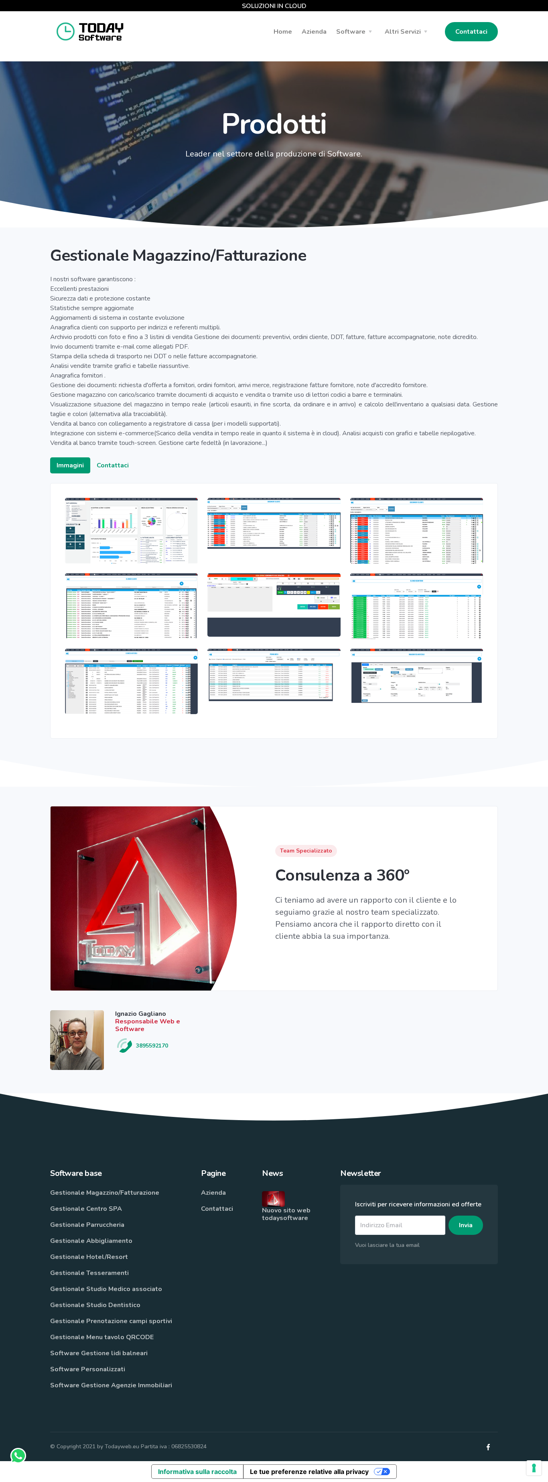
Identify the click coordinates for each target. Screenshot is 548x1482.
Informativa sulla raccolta (197, 1472)
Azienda (213, 1192)
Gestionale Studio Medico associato (106, 1289)
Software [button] (350, 31)
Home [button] (283, 31)
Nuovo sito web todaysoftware (286, 1214)
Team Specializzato (306, 851)
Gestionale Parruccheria (87, 1224)
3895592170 (151, 1046)
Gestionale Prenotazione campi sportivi (111, 1321)
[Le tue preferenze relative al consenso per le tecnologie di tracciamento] (534, 1468)
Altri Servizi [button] (403, 31)
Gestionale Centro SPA (86, 1208)
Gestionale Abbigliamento (91, 1240)
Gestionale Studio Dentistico (95, 1305)
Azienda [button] (314, 31)
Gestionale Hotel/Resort (89, 1257)
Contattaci (471, 31)
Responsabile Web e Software (147, 1025)
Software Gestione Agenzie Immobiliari (111, 1385)
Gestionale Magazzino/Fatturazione (104, 1192)
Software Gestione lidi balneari (99, 1353)
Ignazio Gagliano (140, 1013)
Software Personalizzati (87, 1369)
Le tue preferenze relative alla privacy (309, 1472)
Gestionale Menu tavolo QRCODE (102, 1337)
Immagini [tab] (70, 465)
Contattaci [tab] (113, 465)
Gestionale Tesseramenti (89, 1273)
